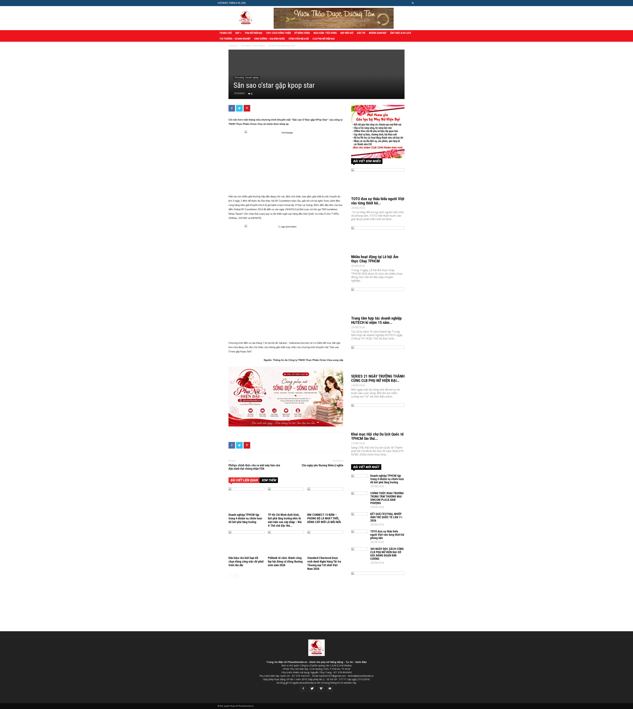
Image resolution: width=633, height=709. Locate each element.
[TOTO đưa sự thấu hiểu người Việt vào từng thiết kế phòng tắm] (378, 181)
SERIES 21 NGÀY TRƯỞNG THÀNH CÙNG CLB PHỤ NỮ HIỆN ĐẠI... (378, 378)
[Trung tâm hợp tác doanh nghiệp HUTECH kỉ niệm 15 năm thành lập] (378, 301)
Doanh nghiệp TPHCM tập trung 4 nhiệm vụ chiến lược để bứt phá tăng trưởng (245, 518)
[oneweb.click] (285, 396)
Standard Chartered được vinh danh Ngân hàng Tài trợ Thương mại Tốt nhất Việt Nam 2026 (324, 563)
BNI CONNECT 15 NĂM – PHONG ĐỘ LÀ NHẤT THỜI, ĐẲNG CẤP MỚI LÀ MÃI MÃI (324, 518)
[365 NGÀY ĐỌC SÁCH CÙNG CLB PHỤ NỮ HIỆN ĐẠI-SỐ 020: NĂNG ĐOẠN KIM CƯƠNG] (359, 553)
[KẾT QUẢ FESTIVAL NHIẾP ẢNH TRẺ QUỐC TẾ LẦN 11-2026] (359, 518)
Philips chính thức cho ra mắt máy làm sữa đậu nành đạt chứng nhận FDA (254, 467)
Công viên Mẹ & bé (298, 38)
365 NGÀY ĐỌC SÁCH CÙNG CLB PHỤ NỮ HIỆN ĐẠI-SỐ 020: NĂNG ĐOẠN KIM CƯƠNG (387, 553)
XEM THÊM (268, 480)
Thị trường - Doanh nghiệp (253, 45)
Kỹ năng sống (302, 32)
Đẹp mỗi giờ (346, 32)
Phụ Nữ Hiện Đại (253, 32)
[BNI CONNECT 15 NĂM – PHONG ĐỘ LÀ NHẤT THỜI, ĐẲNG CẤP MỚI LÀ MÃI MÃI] (325, 499)
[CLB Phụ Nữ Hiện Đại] (378, 131)
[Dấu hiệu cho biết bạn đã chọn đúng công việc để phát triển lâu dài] (246, 542)
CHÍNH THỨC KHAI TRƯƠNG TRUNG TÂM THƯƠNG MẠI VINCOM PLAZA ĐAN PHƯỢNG (387, 498)
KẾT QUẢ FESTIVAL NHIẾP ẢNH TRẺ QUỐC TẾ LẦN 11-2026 (386, 517)
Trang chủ (225, 32)
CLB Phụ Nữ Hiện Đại (324, 38)
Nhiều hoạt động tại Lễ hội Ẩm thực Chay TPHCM (374, 259)
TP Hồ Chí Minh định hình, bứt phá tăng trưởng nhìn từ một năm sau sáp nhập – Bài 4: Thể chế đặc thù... (285, 520)
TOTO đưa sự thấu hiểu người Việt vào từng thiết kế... (377, 201)
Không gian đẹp (378, 32)
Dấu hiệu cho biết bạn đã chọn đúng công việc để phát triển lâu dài (246, 561)
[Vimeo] (321, 688)
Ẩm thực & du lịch (400, 32)
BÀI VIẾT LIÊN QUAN (243, 480)
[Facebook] (303, 688)
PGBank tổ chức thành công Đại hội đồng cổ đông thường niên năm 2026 (285, 561)
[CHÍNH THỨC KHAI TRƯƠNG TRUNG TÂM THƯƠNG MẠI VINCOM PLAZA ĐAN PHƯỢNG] (359, 497)
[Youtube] (330, 688)
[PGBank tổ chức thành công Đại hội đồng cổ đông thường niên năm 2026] (286, 542)
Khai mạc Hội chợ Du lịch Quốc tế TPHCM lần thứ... (377, 436)
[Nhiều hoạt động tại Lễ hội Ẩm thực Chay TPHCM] (378, 239)
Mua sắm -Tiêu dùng (325, 32)
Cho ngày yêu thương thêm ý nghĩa (322, 465)
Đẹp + (238, 32)
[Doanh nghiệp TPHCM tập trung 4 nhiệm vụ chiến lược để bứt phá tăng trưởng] (246, 499)
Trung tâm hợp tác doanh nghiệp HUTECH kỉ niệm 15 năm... (376, 320)
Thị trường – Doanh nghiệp (235, 38)
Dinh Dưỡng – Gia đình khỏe (269, 38)
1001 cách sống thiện (278, 32)
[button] (412, 3)
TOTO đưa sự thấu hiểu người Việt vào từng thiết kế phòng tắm (387, 535)
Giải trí (361, 32)
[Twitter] (312, 688)
